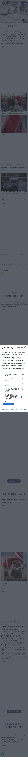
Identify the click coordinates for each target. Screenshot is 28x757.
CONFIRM (8, 403)
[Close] (25, 347)
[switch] (22, 378)
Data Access (14, 409)
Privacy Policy (22, 409)
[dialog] (14, 378)
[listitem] (14, 375)
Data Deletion (5, 409)
